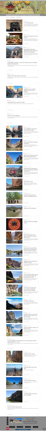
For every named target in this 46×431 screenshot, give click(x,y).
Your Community (18, 17)
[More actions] (38, 34)
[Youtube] (7, 418)
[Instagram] (7, 420)
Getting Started (12, 17)
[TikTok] (7, 424)
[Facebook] (7, 422)
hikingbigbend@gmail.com (30, 421)
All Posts (7, 17)
